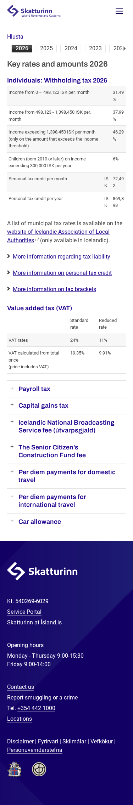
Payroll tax (34, 388)
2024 (71, 48)
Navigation (119, 11)
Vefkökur (101, 741)
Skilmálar (74, 741)
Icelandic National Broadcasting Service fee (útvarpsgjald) (66, 426)
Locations (19, 718)
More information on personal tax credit (62, 273)
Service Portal (24, 611)
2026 (22, 48)
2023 (95, 48)
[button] (15, 36)
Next (124, 48)
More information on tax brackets (54, 289)
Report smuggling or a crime (42, 697)
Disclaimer (20, 741)
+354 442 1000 (36, 708)
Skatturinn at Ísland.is (34, 622)
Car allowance (39, 521)
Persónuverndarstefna (34, 750)
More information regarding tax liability (61, 256)
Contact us (20, 687)
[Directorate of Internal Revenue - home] (37, 10)
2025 (46, 48)
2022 (119, 48)
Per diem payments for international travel (52, 501)
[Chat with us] (104, 776)
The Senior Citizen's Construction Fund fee (52, 451)
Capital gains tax (43, 405)
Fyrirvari (48, 741)
